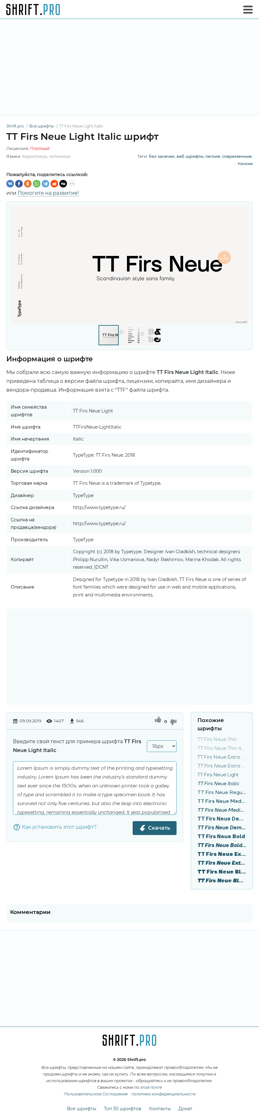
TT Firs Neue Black (221, 872)
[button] (243, 265)
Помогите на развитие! (48, 193)
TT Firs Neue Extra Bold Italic (221, 863)
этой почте (151, 1087)
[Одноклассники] (28, 183)
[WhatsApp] (36, 183)
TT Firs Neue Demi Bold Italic (221, 828)
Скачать (159, 828)
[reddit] (54, 183)
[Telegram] (45, 183)
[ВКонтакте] (10, 183)
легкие (212, 156)
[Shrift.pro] (33, 9)
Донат (185, 1108)
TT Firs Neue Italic (218, 783)
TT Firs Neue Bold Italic (221, 845)
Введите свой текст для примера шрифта (77, 745)
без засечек (162, 156)
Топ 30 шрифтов (123, 1108)
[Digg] (63, 183)
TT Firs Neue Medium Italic (221, 810)
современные (237, 156)
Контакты (160, 1108)
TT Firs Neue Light (217, 775)
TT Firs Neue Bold (221, 836)
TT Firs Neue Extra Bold (221, 854)
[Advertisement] (129, 67)
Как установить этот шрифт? (59, 827)
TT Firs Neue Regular (221, 792)
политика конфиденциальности (163, 1094)
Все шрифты (81, 1108)
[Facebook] (19, 183)
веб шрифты (190, 156)
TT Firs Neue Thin (217, 739)
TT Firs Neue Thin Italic (221, 748)
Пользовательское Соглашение (96, 1094)
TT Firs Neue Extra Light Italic (221, 766)
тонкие (245, 163)
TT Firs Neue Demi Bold (221, 819)
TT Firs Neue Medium (221, 801)
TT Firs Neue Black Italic (221, 881)
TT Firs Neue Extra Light (221, 757)
